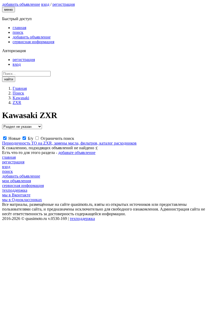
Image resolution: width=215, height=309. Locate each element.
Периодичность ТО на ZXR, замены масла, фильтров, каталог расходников (69, 143)
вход (45, 4)
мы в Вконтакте (16, 195)
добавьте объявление (76, 152)
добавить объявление (32, 37)
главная (19, 27)
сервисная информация (33, 42)
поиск (18, 32)
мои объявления (16, 181)
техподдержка (14, 190)
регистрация (63, 4)
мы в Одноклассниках (22, 199)
